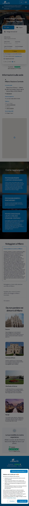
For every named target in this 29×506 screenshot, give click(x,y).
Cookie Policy (10, 497)
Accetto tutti (23, 501)
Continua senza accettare (18, 471)
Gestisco (12, 501)
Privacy (14, 497)
